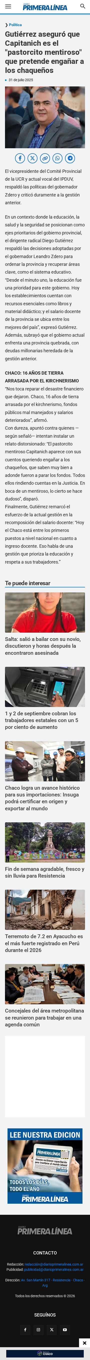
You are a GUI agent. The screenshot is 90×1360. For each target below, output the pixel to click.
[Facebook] (25, 1330)
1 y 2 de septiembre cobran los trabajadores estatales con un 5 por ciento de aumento (41, 720)
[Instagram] (39, 1330)
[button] (12, 7)
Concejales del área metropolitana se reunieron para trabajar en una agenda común (44, 1018)
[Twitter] (52, 1330)
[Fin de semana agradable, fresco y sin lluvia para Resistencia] (45, 842)
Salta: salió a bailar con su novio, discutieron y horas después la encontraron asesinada (43, 646)
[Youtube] (65, 1330)
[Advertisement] (45, 1076)
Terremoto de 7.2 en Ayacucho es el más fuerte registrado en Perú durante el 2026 (44, 943)
